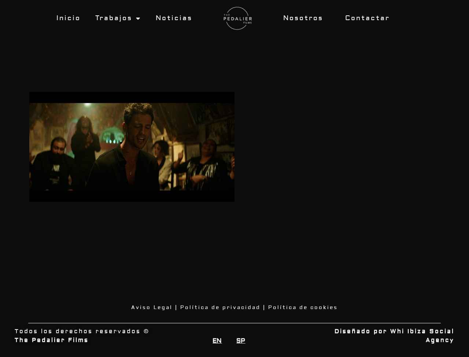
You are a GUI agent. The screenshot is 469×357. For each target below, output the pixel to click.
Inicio (68, 18)
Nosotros (303, 18)
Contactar (367, 18)
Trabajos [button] (113, 18)
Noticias (174, 18)
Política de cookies (303, 307)
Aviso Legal (152, 307)
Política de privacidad (220, 307)
